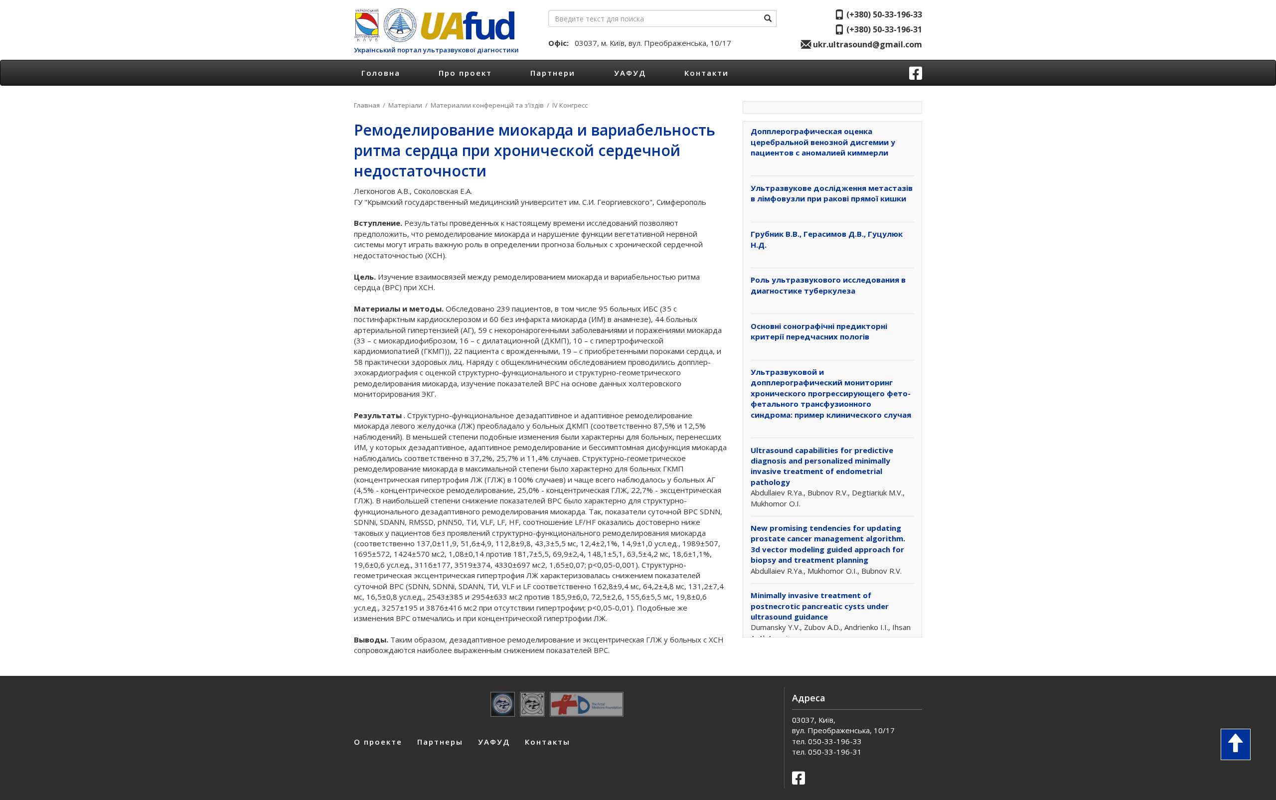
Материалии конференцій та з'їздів (487, 105)
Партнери (552, 73)
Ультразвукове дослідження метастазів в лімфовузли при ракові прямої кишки (832, 193)
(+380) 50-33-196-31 (883, 29)
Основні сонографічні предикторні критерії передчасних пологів (819, 331)
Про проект (465, 73)
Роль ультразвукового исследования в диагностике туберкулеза (828, 285)
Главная (367, 105)
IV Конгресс (570, 105)
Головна (380, 73)
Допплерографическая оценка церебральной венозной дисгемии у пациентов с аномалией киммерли (823, 142)
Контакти (706, 73)
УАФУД (630, 73)
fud (466, 25)
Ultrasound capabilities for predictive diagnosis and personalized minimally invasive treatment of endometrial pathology (822, 466)
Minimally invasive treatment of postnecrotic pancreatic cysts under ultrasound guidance (820, 606)
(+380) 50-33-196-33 (883, 14)
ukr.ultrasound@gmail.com (866, 44)
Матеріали (405, 105)
